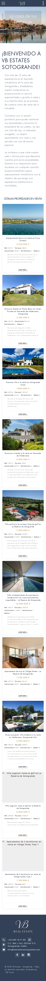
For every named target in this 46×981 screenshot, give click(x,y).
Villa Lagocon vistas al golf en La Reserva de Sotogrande (23, 807)
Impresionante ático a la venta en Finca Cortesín (23, 239)
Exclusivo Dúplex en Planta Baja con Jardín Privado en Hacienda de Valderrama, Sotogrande (23, 311)
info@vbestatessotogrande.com (24, 949)
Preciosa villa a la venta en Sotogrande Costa (23, 383)
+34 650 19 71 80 (17, 940)
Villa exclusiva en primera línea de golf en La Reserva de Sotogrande (23, 525)
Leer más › (23, 270)
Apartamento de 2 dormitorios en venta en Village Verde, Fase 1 (23, 875)
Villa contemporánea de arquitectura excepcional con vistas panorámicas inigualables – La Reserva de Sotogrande (23, 597)
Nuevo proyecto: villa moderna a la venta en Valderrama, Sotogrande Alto (23, 736)
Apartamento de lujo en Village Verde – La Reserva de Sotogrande (23, 672)
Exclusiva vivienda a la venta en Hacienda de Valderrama (23, 454)
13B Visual (9, 972)
